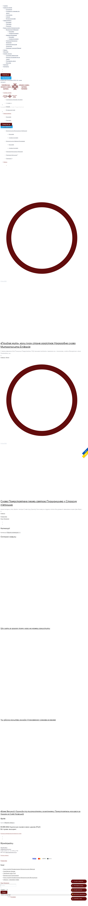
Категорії (3, 532)
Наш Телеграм (6, 77)
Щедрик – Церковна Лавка (11, 879)
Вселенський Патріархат (11, 875)
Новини (5, 50)
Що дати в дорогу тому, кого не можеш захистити (25, 628)
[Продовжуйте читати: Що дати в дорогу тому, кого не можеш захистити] (42, 582)
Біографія (8, 22)
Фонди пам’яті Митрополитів (11, 28)
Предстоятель (7, 20)
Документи (9, 15)
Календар (5, 64)
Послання (8, 26)
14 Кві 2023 (4, 443)
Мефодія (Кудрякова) (11, 35)
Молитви (8, 63)
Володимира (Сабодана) (12, 29)
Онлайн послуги (7, 53)
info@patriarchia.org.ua (6, 849)
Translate (13, 897)
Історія (8, 16)
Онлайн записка (77, 889)
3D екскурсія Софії (11, 18)
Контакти (6, 66)
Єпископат (9, 9)
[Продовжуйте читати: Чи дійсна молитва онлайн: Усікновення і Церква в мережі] (42, 674)
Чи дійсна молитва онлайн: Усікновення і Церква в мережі (28, 720)
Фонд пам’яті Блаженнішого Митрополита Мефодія (19, 869)
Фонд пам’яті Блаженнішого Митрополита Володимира (20, 877)
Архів (2, 822)
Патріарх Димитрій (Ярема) (13, 48)
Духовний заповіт (13, 33)
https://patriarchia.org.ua (11, 852)
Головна (5, 5)
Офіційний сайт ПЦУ (9, 873)
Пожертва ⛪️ (5, 74)
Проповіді (8, 24)
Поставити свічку (77, 885)
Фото (7, 357)
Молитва (5, 51)
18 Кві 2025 (4, 281)
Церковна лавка (77, 898)
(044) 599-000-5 (4, 847)
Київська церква (7, 7)
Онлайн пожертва (77, 881)
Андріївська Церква (9, 871)
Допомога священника (79, 894)
